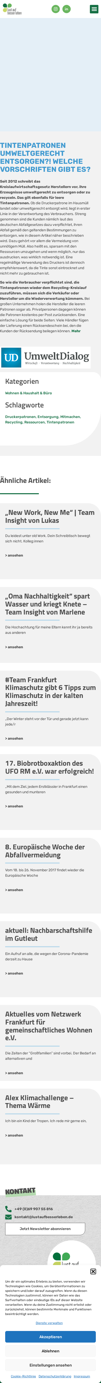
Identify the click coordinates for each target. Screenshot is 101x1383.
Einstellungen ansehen (51, 1365)
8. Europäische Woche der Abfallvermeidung (45, 850)
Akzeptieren (50, 1337)
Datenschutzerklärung (55, 1376)
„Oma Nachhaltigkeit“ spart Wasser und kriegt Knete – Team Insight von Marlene (47, 603)
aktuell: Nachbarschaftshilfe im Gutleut (48, 934)
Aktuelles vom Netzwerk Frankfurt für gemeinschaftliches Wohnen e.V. (48, 1025)
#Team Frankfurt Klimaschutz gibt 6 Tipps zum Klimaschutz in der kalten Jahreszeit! (50, 691)
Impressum (82, 1376)
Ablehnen (50, 1351)
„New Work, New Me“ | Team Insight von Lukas (50, 516)
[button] (93, 1271)
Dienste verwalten (49, 1323)
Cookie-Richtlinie (23, 1376)
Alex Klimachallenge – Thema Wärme (39, 1101)
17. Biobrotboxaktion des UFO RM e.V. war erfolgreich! (49, 766)
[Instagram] (56, 9)
